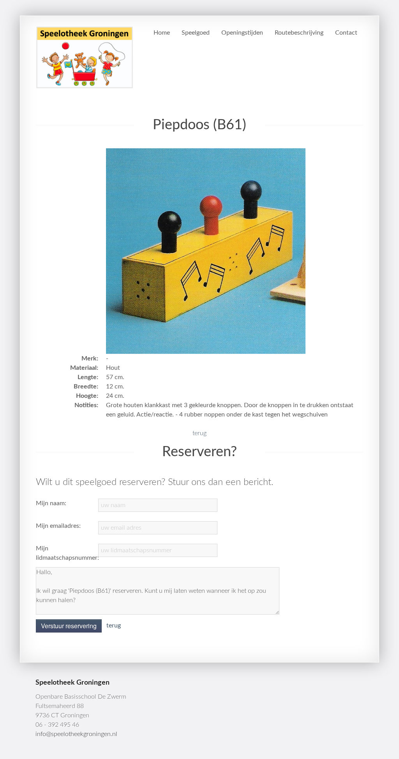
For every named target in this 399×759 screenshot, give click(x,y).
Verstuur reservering (69, 625)
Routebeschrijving (299, 33)
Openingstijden (242, 33)
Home (162, 33)
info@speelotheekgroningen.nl (76, 734)
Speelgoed (196, 33)
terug (199, 433)
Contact (346, 33)
